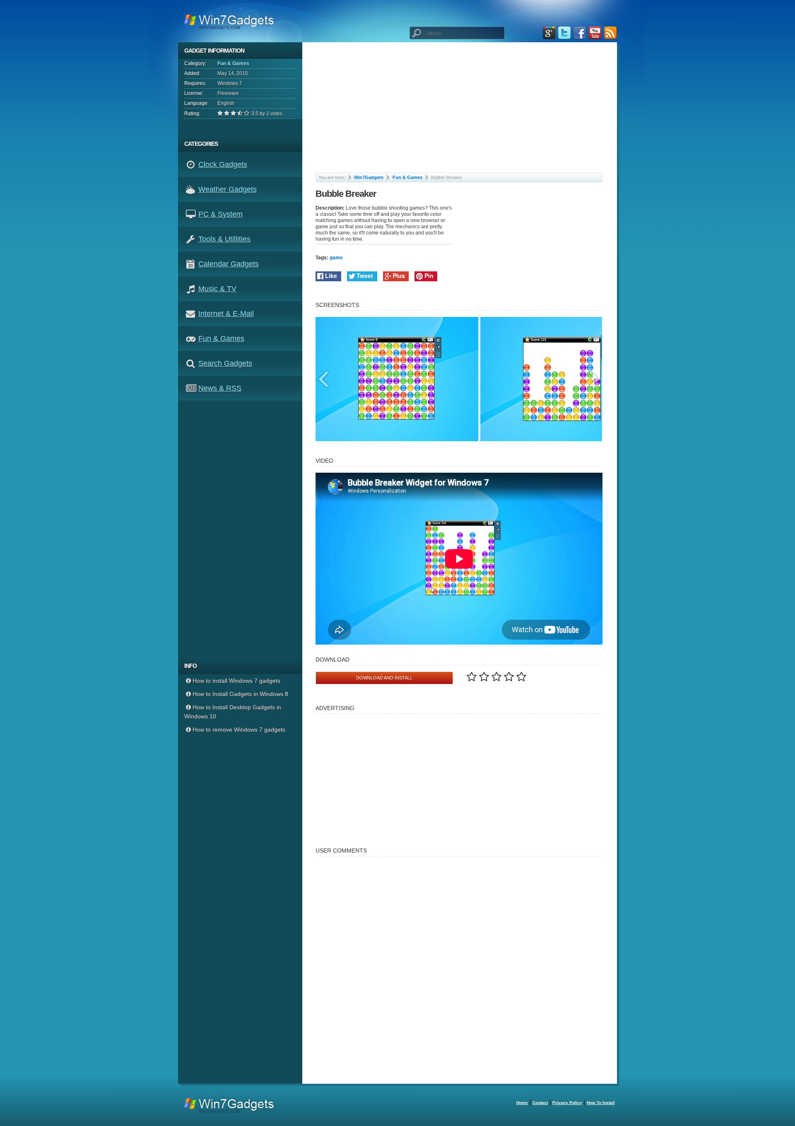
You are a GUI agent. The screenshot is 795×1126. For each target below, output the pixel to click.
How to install (601, 1102)
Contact (540, 1102)
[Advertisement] (243, 529)
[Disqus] (459, 966)
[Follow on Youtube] (595, 33)
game (336, 258)
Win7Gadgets (368, 177)
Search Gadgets (225, 363)
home (522, 1102)
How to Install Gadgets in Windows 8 (240, 694)
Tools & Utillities (224, 239)
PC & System (220, 214)
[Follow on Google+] (549, 33)
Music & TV (217, 289)
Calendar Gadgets (228, 264)
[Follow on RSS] (610, 33)
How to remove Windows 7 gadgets (239, 729)
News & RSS (219, 388)
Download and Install (384, 677)
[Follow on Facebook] (579, 33)
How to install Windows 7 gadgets (236, 680)
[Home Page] (231, 21)
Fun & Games (233, 63)
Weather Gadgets (227, 189)
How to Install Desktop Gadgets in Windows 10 (232, 712)
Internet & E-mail (226, 313)
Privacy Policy (567, 1102)
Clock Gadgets (222, 164)
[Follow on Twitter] (564, 33)
